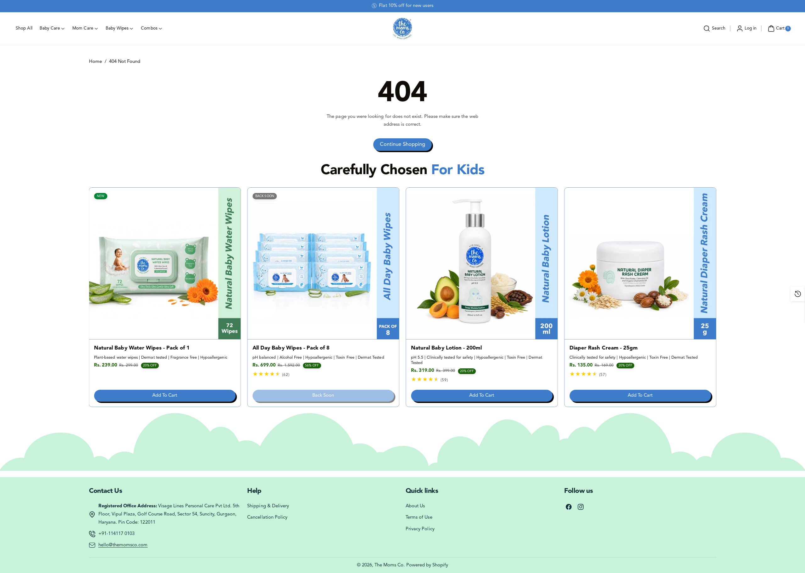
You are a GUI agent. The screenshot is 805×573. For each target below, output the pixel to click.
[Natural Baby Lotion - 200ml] (482, 263)
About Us (415, 506)
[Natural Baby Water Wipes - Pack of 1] (165, 263)
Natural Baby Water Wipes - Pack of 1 (142, 348)
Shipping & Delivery (268, 506)
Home (95, 61)
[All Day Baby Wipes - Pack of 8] (323, 263)
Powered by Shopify (427, 565)
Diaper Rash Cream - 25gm (603, 348)
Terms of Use (419, 517)
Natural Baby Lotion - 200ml (446, 348)
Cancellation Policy (267, 517)
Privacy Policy (420, 529)
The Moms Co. (390, 565)
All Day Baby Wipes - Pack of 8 (291, 348)
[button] (713, 29)
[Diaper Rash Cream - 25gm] (640, 263)
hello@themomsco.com (123, 545)
